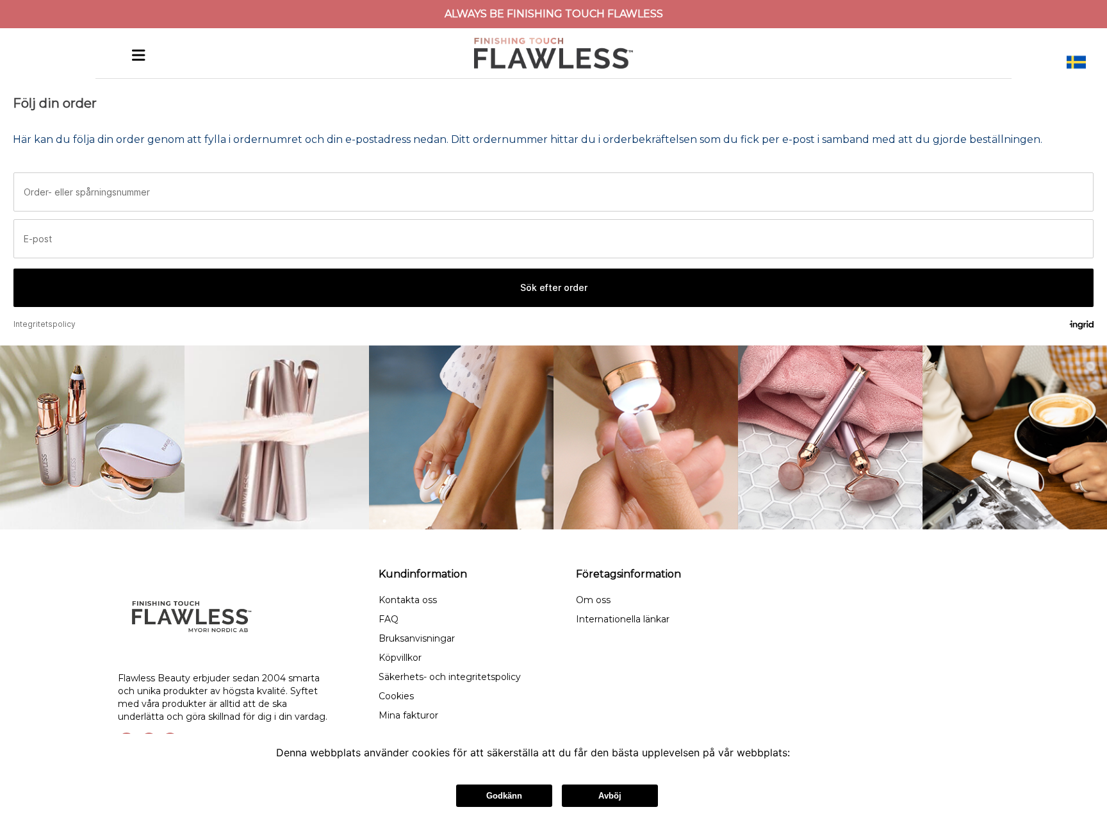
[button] (1076, 62)
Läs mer (812, 752)
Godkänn (504, 796)
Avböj (609, 796)
